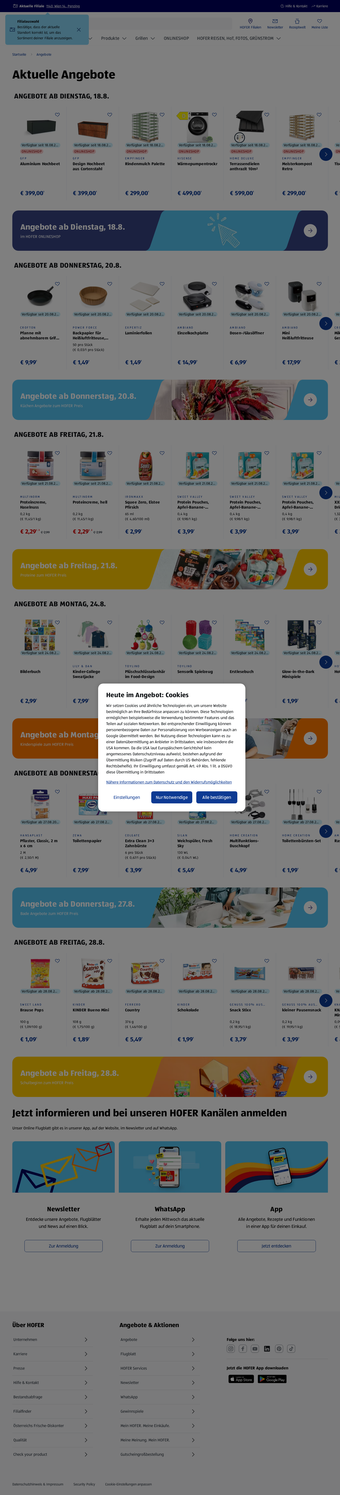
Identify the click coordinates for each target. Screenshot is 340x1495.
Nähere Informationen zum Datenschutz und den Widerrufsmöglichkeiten (169, 782)
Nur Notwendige (172, 797)
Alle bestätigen (216, 797)
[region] (171, 747)
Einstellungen (127, 797)
